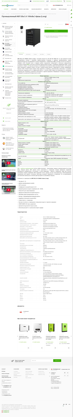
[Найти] (47, 5)
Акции (26, 376)
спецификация (26, 311)
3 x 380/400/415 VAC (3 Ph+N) (51, 100)
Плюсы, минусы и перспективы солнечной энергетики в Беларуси (10, 144)
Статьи (3, 134)
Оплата (35, 54)
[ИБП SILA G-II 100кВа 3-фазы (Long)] (33, 37)
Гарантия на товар (41, 374)
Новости (3, 125)
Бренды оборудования (29, 374)
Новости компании (28, 371)
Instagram (67, 373)
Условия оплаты (41, 371)
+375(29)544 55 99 (6, 410)
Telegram (65, 375)
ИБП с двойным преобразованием (25, 168)
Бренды (3, 371)
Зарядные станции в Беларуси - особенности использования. (10, 138)
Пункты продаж (5, 373)
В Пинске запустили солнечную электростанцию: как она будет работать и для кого (8, 129)
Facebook (65, 373)
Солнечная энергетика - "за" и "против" (10, 149)
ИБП (28, 64)
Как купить (28, 54)
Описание (21, 54)
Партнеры (15, 377)
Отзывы (48, 54)
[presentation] (17, 336)
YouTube (67, 375)
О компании (16, 371)
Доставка (42, 54)
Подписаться (57, 360)
